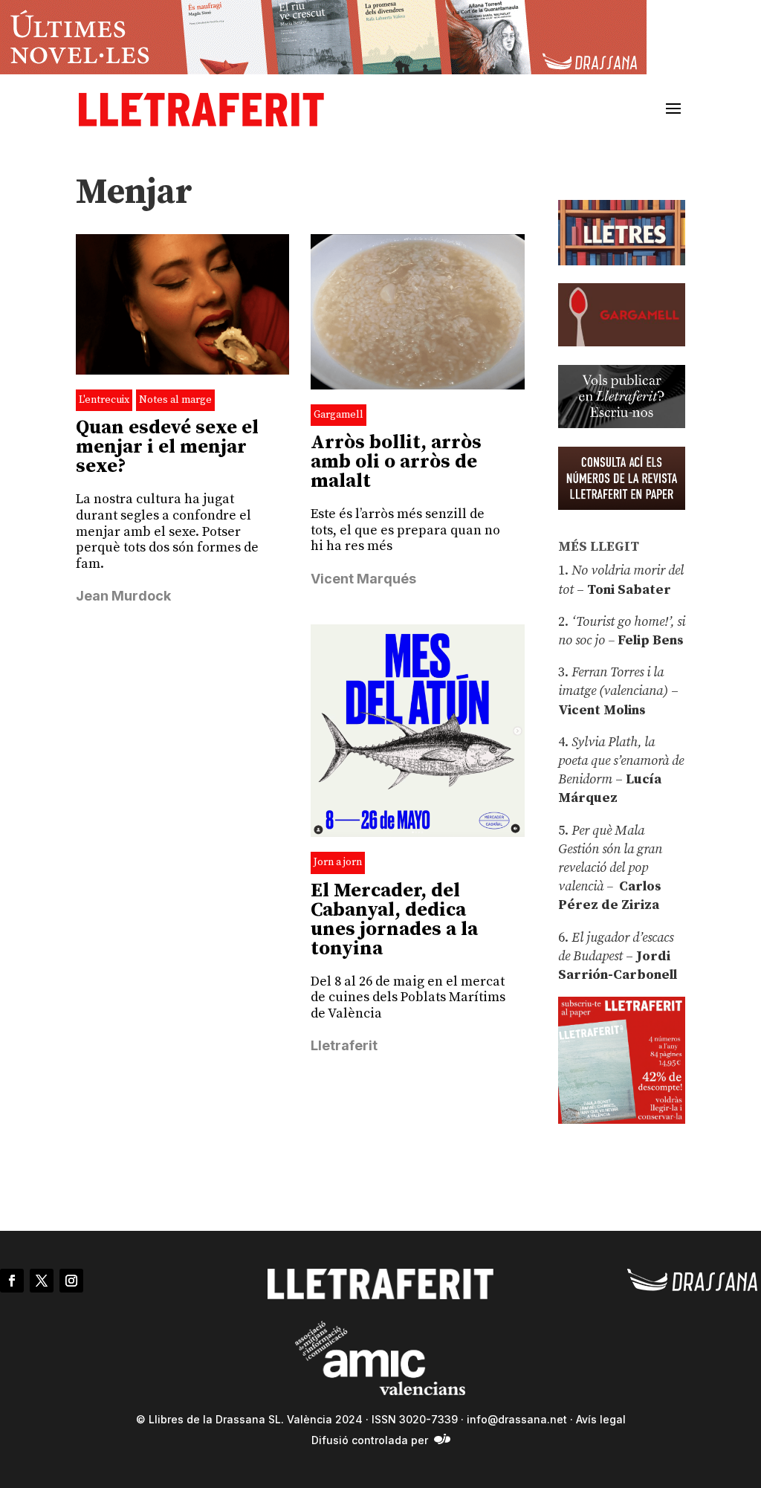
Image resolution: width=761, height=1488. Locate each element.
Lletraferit (344, 1045)
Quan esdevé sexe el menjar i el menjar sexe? (167, 447)
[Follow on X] (42, 1281)
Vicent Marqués (363, 578)
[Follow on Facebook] (12, 1281)
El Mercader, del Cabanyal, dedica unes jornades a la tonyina (394, 920)
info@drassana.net (517, 1419)
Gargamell (338, 414)
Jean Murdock (123, 596)
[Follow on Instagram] (71, 1281)
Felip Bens (649, 640)
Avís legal (601, 1419)
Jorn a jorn (338, 862)
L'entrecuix (104, 400)
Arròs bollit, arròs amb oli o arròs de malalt (396, 462)
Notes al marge (175, 400)
